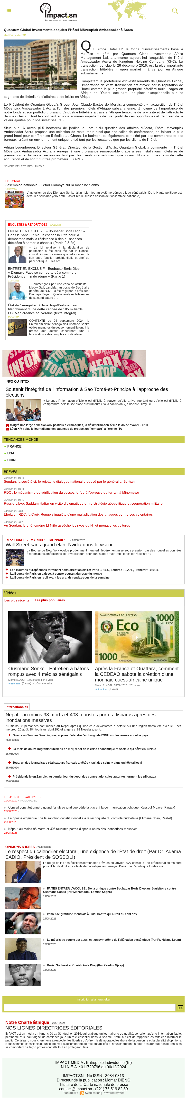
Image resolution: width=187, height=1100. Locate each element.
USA (10, 453)
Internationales (17, 707)
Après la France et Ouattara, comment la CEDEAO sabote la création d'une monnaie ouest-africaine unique (137, 674)
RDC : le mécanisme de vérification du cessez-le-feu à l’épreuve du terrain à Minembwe (71, 492)
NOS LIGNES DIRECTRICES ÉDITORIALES (53, 1027)
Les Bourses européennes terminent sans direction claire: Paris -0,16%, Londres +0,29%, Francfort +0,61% (84, 570)
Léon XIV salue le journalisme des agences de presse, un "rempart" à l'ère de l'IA (66, 428)
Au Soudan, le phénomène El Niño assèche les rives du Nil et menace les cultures (67, 525)
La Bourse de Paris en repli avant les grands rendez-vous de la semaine (60, 577)
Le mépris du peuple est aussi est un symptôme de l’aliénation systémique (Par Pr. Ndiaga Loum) (114, 939)
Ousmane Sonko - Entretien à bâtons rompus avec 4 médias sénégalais (48, 671)
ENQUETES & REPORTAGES (27, 224)
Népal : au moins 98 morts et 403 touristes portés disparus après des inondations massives (73, 825)
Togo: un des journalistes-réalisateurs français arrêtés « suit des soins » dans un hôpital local (77, 762)
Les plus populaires (50, 600)
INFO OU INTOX (17, 381)
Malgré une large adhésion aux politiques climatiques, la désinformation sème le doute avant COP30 (79, 425)
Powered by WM (113, 1093)
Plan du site (70, 1093)
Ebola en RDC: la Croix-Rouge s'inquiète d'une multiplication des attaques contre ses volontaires (78, 514)
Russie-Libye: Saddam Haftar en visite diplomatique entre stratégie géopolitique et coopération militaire (83, 503)
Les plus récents (16, 600)
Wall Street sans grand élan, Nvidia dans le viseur (59, 544)
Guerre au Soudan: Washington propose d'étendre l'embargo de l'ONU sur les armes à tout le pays (81, 735)
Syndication (93, 1093)
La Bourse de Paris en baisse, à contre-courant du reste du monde (56, 573)
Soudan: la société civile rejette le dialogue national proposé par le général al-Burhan (69, 481)
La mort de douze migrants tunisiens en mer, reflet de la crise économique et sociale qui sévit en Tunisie (84, 749)
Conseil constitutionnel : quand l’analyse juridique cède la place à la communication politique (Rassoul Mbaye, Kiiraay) (91, 803)
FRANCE (13, 446)
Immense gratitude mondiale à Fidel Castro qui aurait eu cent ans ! (93, 914)
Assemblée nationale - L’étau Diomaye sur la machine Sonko (52, 185)
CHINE (12, 460)
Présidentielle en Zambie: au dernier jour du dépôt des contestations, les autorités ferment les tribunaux (84, 776)
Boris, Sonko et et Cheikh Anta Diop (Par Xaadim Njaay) (85, 965)
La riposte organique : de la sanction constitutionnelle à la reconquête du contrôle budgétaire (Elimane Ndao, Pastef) (90, 814)
